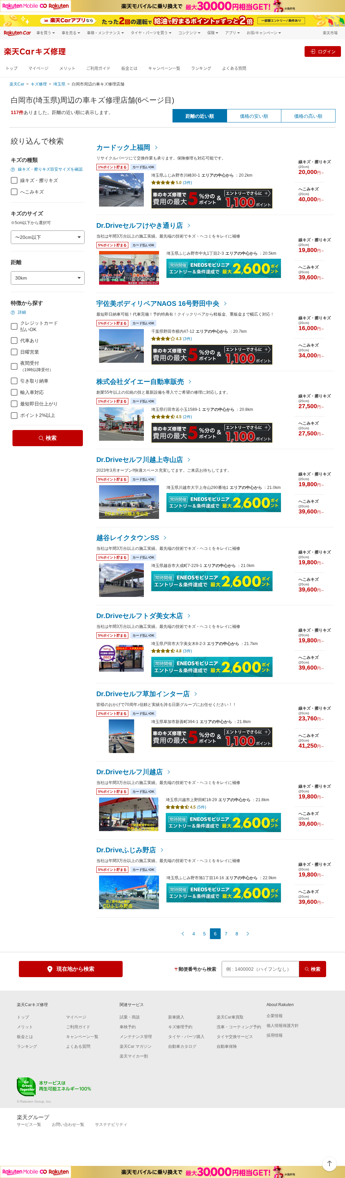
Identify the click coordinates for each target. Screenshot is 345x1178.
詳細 (21, 312)
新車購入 (176, 1017)
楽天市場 (330, 32)
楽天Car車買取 (230, 1017)
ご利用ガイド (98, 68)
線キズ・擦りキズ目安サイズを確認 (50, 169)
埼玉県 (59, 84)
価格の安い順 (254, 116)
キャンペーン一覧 (164, 68)
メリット (67, 68)
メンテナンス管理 (136, 1036)
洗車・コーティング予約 (239, 1027)
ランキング (201, 68)
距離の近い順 (200, 116)
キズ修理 (39, 84)
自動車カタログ (182, 1046)
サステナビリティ (111, 1124)
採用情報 (274, 1035)
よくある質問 (234, 68)
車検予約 (128, 1027)
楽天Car (16, 84)
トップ (11, 68)
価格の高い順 (308, 116)
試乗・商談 (130, 1017)
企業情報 (274, 1015)
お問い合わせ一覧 (68, 1124)
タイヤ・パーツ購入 (186, 1036)
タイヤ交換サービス (235, 1036)
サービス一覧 (29, 1124)
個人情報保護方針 (282, 1025)
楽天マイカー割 (134, 1056)
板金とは (129, 68)
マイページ (38, 68)
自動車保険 (227, 1046)
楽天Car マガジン (136, 1046)
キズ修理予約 (180, 1027)
